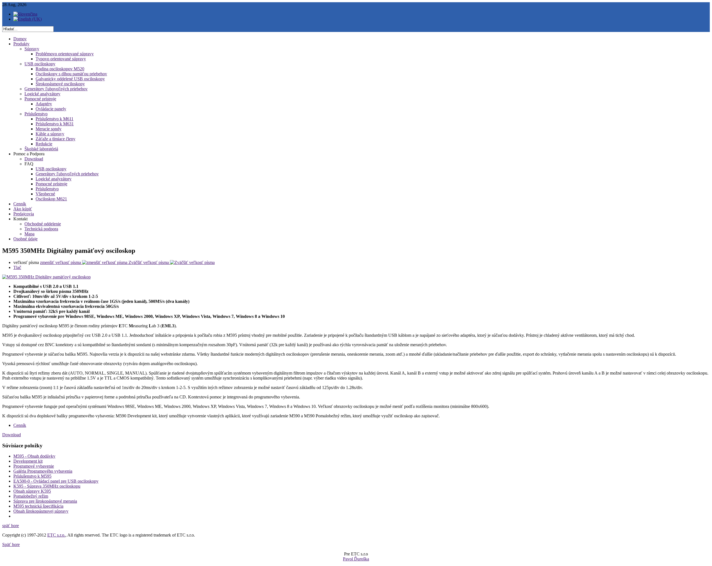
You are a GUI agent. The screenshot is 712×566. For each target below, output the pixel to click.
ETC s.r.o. (56, 535)
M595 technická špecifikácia (38, 506)
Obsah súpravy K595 (32, 491)
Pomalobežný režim (30, 496)
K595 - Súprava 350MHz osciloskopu (46, 486)
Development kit (28, 461)
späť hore (10, 525)
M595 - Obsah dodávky (34, 456)
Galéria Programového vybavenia (42, 471)
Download (11, 434)
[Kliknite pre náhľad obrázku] (46, 277)
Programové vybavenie (33, 466)
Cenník (19, 425)
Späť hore (11, 544)
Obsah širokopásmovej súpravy (40, 511)
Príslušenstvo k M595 (32, 476)
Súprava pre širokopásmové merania (45, 501)
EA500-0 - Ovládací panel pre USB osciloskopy (55, 481)
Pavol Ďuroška (356, 559)
